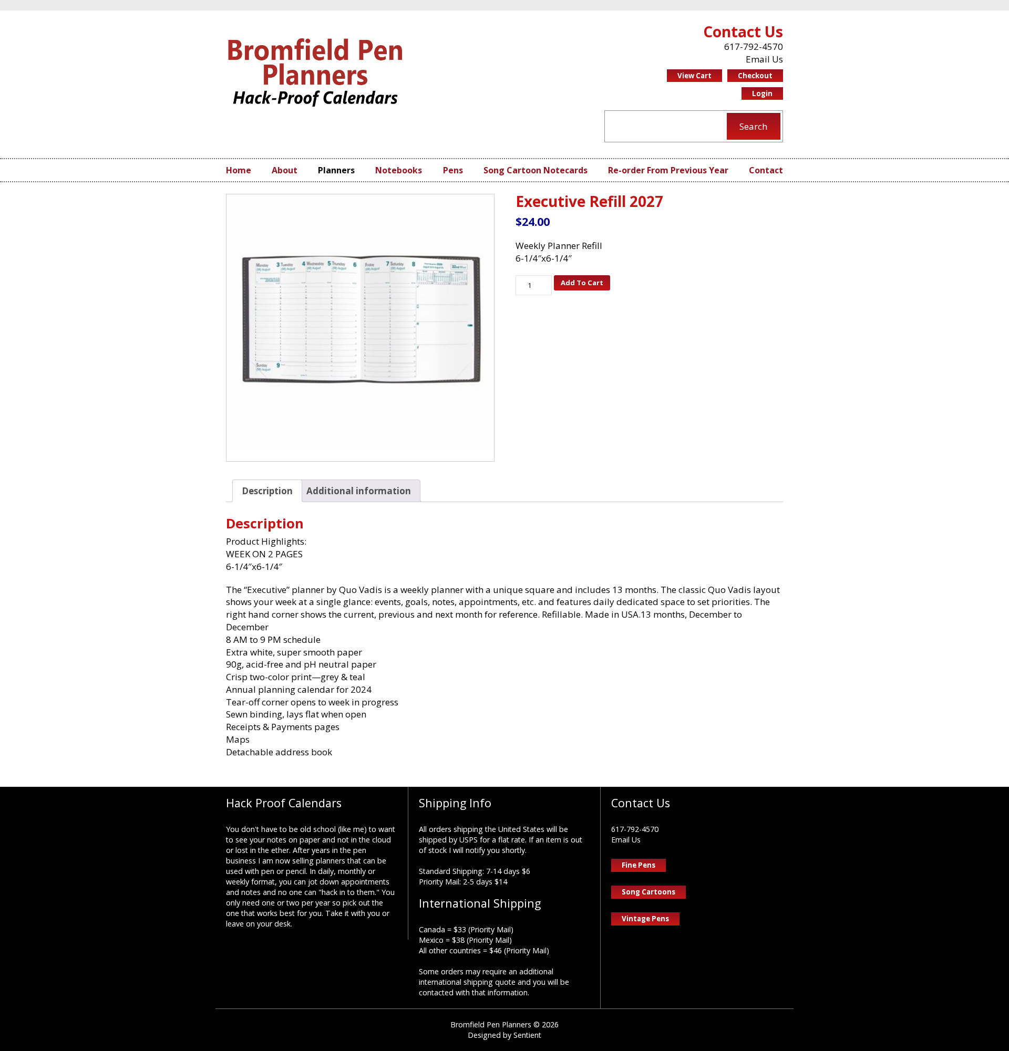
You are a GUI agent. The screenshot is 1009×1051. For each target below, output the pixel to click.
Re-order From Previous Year (668, 170)
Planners (336, 170)
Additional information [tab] (358, 491)
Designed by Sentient (504, 1035)
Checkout (755, 75)
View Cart (694, 75)
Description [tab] (267, 491)
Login (762, 93)
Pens (453, 170)
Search (753, 126)
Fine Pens (638, 865)
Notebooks (398, 170)
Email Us (764, 59)
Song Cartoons (648, 892)
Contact (766, 170)
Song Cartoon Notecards (535, 170)
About (284, 170)
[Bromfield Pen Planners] (315, 72)
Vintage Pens (645, 918)
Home (238, 170)
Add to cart (582, 282)
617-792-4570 (753, 46)
